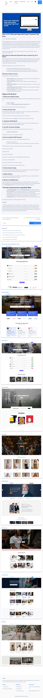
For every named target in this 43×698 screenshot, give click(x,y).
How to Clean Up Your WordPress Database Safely (12, 230)
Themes (10, 1)
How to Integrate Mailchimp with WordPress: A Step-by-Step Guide (10, 218)
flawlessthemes (13, 38)
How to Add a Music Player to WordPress (10, 237)
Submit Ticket (5, 686)
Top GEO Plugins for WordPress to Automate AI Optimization (14, 234)
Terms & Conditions (20, 690)
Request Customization (7, 688)
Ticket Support (40, 2)
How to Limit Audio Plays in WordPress (10, 239)
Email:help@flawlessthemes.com (34, 691)
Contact (32, 1)
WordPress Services (16, 2)
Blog (28, 1)
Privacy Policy (19, 688)
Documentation (22, 1)
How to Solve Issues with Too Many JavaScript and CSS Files (32, 218)
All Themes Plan (6, 3)
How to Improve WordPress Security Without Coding (12, 232)
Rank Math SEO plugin (25, 189)
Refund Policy (19, 686)
